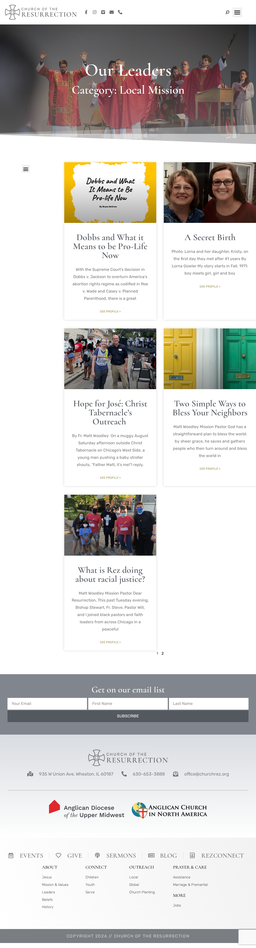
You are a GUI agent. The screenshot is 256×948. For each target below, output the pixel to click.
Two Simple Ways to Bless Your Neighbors (210, 408)
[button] (237, 12)
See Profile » (110, 311)
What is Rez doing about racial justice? (110, 574)
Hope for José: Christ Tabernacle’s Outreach (110, 412)
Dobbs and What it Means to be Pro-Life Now (110, 246)
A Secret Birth (210, 237)
